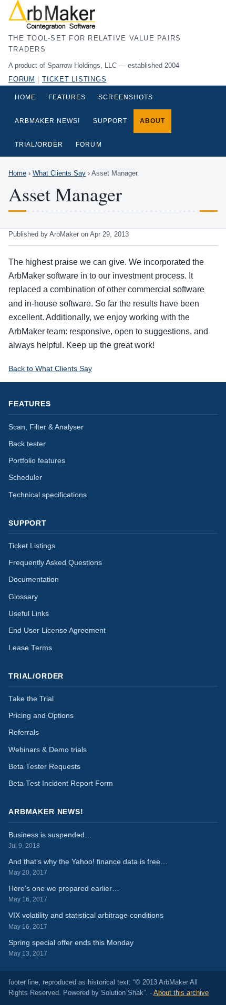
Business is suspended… (50, 840)
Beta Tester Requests (44, 767)
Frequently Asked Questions (55, 563)
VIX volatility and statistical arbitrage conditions (85, 920)
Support (110, 121)
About (152, 121)
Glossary (23, 597)
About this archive (181, 993)
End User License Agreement (57, 630)
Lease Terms (30, 648)
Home (25, 97)
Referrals (23, 732)
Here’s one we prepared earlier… (63, 894)
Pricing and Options (41, 716)
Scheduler (25, 477)
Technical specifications (47, 495)
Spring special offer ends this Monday (70, 948)
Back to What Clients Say (50, 368)
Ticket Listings (74, 79)
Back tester (27, 444)
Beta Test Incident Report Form (60, 783)
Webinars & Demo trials (47, 750)
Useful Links (28, 614)
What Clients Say (59, 173)
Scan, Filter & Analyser (46, 427)
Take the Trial (31, 699)
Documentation (33, 579)
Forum (21, 79)
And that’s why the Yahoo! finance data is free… (88, 867)
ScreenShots (125, 97)
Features (67, 97)
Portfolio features (36, 461)
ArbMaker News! (47, 121)
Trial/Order (39, 144)
